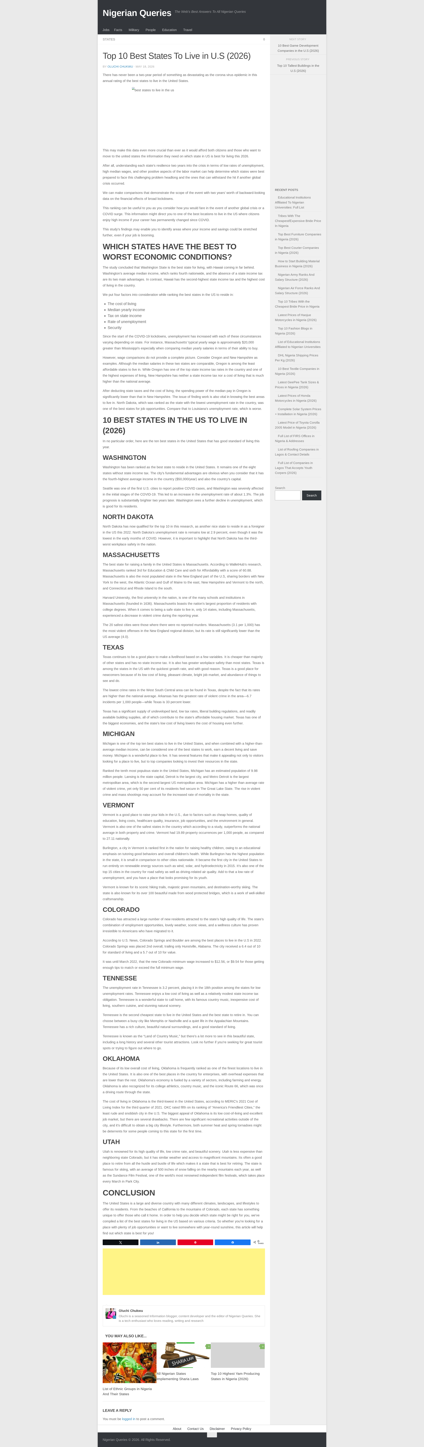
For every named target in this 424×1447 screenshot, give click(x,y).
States (109, 39)
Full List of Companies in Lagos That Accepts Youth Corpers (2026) (294, 468)
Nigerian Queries (137, 13)
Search (280, 488)
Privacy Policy (241, 1429)
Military (134, 30)
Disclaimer (217, 1429)
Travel (187, 30)
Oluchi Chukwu (120, 66)
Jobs (106, 30)
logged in (128, 1419)
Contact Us (195, 1429)
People (151, 30)
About (177, 1429)
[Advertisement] (184, 1271)
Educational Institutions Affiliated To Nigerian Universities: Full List (293, 202)
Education (169, 30)
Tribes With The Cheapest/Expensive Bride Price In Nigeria (298, 221)
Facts (118, 30)
